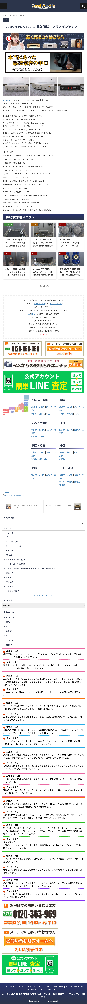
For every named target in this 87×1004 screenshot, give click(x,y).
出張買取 (9, 577)
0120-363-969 (39, 303)
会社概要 (41, 989)
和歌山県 (43, 459)
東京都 (70, 413)
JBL (7, 635)
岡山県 (77, 452)
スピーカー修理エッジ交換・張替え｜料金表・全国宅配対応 (31, 568)
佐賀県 (70, 474)
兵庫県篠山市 (20, 495)
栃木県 (70, 406)
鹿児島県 (78, 481)
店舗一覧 (9, 586)
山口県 (62, 459)
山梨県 (34, 436)
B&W (8, 622)
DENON (7, 495)
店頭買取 (9, 582)
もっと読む (45, 286)
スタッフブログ (12, 590)
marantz (9, 639)
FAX (28, 314)
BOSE (8, 626)
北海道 (34, 406)
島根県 (70, 452)
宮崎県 (70, 481)
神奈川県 (78, 413)
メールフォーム (56, 303)
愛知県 (62, 429)
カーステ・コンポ (13, 546)
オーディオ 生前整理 (15, 564)
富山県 (42, 429)
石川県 (49, 429)
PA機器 (9, 555)
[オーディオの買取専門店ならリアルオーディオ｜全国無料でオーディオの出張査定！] (43, 6)
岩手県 (49, 406)
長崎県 (77, 474)
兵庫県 (42, 452)
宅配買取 (9, 573)
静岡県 (77, 429)
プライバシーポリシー (52, 989)
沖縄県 (62, 485)
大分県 (62, 481)
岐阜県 (70, 429)
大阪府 (34, 452)
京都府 (49, 452)
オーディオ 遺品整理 (15, 559)
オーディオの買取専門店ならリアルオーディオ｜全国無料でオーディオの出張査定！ (43, 995)
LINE (33, 314)
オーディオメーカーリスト (43, 595)
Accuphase (10, 617)
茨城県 (62, 406)
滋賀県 (34, 459)
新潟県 (34, 429)
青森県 (42, 406)
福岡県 (62, 474)
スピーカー (10, 532)
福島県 (49, 413)
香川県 (42, 474)
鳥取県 (62, 452)
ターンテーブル (12, 541)
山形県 (42, 413)
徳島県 (34, 474)
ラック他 (9, 550)
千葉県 (62, 413)
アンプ (7, 492)
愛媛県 (49, 474)
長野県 (42, 436)
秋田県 (34, 413)
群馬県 (77, 406)
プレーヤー (10, 537)
